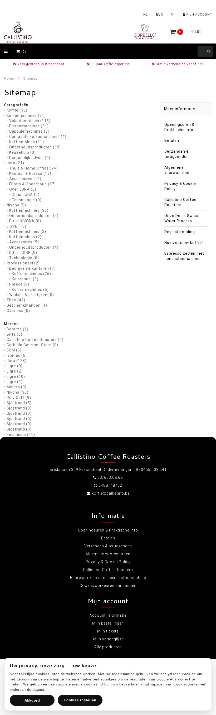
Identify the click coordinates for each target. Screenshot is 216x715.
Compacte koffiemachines (37, 136)
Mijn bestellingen (108, 623)
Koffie (17, 110)
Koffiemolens (26, 142)
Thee (16, 300)
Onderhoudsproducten (35, 147)
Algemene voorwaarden (176, 170)
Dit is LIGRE (23, 252)
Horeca (19, 284)
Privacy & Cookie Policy (180, 186)
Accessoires (25, 179)
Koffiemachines (26, 115)
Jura (15, 163)
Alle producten (108, 647)
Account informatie (108, 615)
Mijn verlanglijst (108, 639)
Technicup (21, 434)
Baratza (17, 329)
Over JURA (22, 189)
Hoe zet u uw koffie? (184, 242)
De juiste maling (179, 232)
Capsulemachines (29, 131)
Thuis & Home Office (33, 168)
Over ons (18, 310)
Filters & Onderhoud (32, 184)
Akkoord (32, 700)
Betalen (171, 140)
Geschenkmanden (27, 305)
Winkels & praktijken (31, 295)
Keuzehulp (22, 152)
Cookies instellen (80, 700)
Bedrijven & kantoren (32, 268)
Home (9, 78)
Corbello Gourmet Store (32, 345)
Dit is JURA (26, 194)
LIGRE (16, 226)
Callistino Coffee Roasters (35, 339)
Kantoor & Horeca (30, 173)
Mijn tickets (108, 631)
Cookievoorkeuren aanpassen (108, 585)
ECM (14, 350)
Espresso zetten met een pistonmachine (184, 256)
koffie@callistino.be (111, 493)
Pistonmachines (29, 126)
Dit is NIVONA (25, 221)
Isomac (17, 355)
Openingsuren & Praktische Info (179, 127)
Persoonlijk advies (29, 158)
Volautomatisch (30, 121)
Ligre (15, 366)
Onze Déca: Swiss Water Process (181, 218)
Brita (14, 334)
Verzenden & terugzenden (176, 154)
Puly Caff (19, 397)
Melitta (17, 387)
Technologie (27, 200)
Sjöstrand (19, 403)
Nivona (16, 205)
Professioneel (23, 263)
